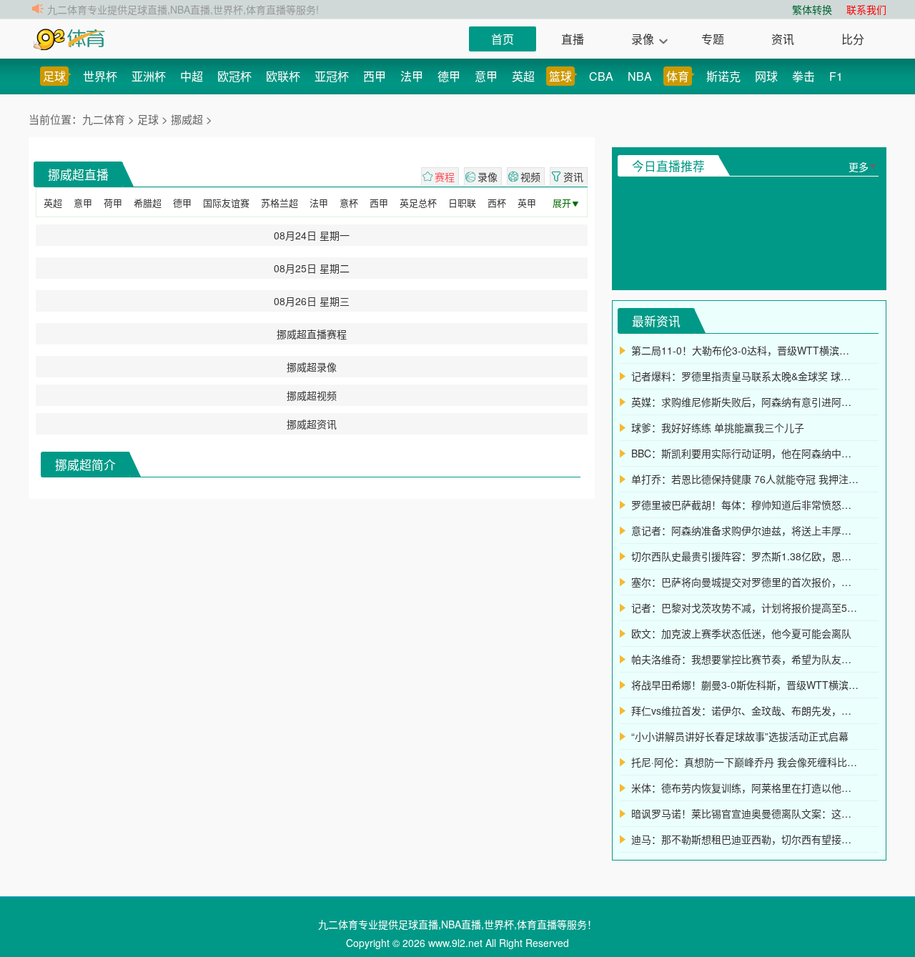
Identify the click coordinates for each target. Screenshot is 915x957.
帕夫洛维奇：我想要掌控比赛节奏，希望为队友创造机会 (745, 659)
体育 (677, 76)
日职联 (462, 202)
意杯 (349, 202)
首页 (502, 39)
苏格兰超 (279, 202)
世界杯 (100, 76)
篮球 (560, 76)
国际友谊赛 (226, 202)
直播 (572, 39)
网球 (766, 76)
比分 (852, 39)
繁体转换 (812, 9)
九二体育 (105, 119)
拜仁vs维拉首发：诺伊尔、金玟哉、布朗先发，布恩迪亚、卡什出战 (745, 710)
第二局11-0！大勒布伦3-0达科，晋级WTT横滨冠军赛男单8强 (745, 350)
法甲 (411, 76)
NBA (640, 76)
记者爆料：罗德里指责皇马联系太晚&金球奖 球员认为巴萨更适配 (745, 376)
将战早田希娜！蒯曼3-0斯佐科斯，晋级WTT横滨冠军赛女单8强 (745, 685)
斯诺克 (723, 76)
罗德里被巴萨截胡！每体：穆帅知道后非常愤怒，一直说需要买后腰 (745, 504)
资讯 (782, 39)
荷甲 (113, 202)
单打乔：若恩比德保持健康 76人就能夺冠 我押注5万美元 (745, 479)
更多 (859, 166)
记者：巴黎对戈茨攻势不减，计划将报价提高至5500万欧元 (745, 607)
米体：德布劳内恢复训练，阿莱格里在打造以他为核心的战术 (745, 787)
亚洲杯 (149, 76)
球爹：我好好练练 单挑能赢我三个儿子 (717, 427)
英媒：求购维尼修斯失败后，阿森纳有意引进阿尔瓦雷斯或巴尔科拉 (745, 402)
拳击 (803, 76)
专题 (712, 39)
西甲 (374, 76)
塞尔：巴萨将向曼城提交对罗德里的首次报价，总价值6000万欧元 (745, 582)
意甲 (486, 76)
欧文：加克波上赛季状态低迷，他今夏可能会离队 (741, 633)
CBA (601, 76)
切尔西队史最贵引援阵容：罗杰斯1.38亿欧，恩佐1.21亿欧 (745, 556)
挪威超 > (191, 119)
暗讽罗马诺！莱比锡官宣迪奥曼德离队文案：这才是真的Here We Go (745, 813)
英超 (523, 76)
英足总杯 (418, 202)
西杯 (497, 202)
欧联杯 (283, 76)
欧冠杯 (234, 76)
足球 (54, 76)
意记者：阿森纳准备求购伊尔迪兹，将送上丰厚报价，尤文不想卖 (745, 530)
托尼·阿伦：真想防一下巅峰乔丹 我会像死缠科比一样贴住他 (745, 762)
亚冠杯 (332, 76)
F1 (836, 76)
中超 (191, 76)
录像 (642, 39)
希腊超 (148, 202)
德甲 (448, 76)
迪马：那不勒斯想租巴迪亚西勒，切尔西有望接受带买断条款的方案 (745, 839)
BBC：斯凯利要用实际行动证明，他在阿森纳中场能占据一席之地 (745, 453)
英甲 (527, 202)
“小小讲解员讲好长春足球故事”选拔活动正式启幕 (740, 736)
